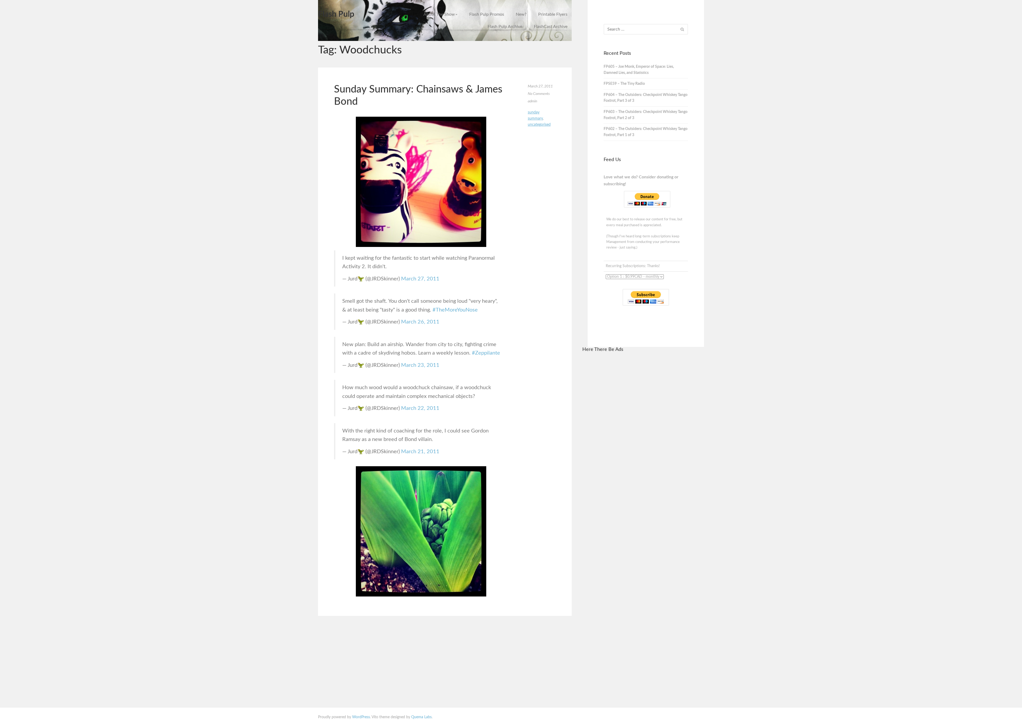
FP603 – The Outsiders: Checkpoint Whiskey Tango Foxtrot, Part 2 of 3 (645, 115)
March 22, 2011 (420, 408)
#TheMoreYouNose (455, 310)
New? (521, 14)
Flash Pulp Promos (486, 14)
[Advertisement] (643, 437)
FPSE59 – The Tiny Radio (624, 84)
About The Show (439, 14)
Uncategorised (539, 125)
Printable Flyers (552, 14)
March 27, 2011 (420, 278)
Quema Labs (421, 717)
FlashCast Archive (550, 26)
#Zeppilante (486, 353)
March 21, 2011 (420, 451)
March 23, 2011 (420, 365)
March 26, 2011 (420, 322)
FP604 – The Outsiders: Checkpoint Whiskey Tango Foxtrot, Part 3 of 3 (645, 98)
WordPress (361, 717)
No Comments (539, 94)
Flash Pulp (336, 14)
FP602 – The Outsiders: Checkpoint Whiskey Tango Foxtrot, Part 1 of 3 (645, 132)
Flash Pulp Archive (505, 26)
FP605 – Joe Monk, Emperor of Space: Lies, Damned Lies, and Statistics (639, 70)
